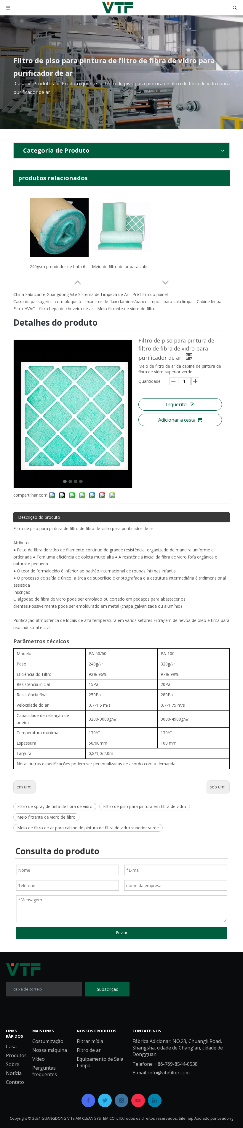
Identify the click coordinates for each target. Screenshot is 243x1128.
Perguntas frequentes (44, 1071)
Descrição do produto (39, 517)
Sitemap (186, 1118)
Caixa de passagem (32, 301)
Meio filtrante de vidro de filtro (126, 308)
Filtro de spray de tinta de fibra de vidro (54, 806)
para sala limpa (178, 301)
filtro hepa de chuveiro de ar (66, 308)
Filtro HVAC (24, 308)
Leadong (225, 1118)
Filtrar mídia (90, 1041)
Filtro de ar (89, 1050)
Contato (15, 1082)
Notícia (14, 1073)
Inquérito (176, 404)
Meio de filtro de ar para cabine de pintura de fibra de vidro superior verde (88, 828)
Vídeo (38, 1059)
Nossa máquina (49, 1050)
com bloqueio (68, 301)
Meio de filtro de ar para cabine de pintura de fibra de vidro (121, 266)
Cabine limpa (209, 301)
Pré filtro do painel (150, 294)
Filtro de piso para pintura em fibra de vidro (144, 806)
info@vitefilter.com (169, 1072)
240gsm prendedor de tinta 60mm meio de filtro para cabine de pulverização (59, 266)
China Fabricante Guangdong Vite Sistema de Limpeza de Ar (70, 294)
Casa (11, 1046)
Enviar (121, 932)
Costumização (47, 1041)
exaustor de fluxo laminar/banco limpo (122, 301)
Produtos (16, 1055)
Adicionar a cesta (177, 420)
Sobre (12, 1064)
